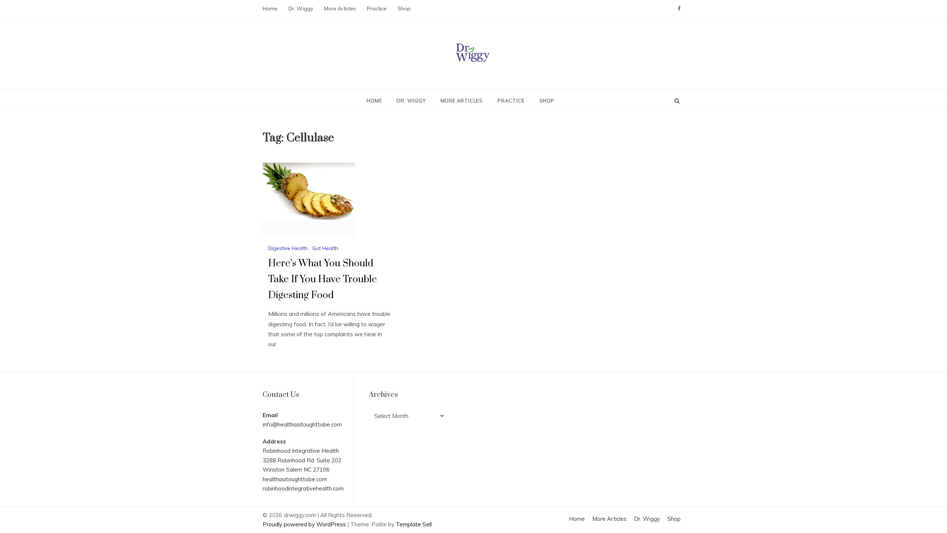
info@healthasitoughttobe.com (302, 424)
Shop (404, 8)
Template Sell (414, 524)
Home (270, 8)
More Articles (340, 8)
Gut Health (325, 248)
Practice (377, 8)
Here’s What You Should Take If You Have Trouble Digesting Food (322, 279)
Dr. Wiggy (301, 8)
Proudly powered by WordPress (305, 524)
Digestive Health (288, 248)
